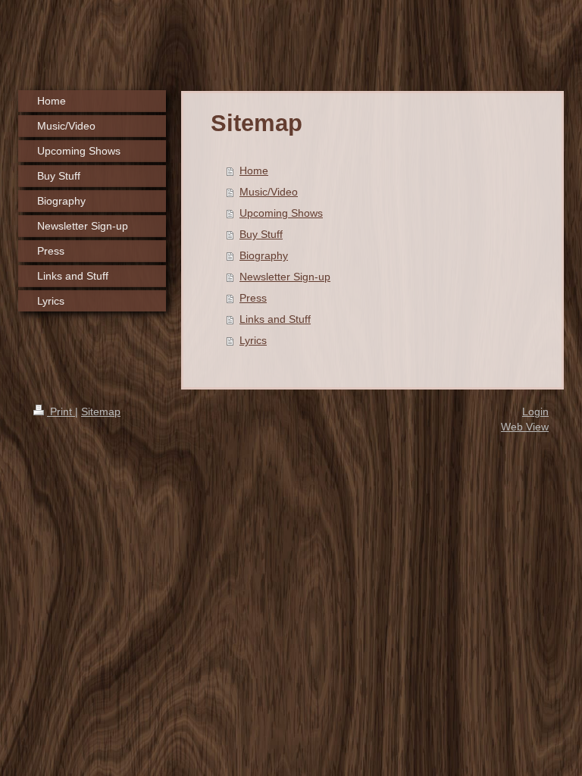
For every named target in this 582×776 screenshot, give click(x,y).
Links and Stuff (275, 319)
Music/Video (268, 192)
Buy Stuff (261, 234)
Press (253, 298)
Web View (525, 427)
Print (61, 411)
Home (253, 170)
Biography (263, 255)
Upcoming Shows (281, 213)
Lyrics (253, 340)
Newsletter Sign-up (284, 277)
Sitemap (100, 411)
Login (535, 411)
